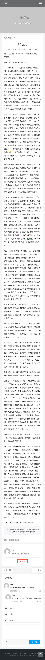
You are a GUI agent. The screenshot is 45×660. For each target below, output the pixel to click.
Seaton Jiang (31, 655)
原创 (11, 540)
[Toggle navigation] (40, 3)
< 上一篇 (7, 570)
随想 (9, 38)
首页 (5, 38)
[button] (22, 561)
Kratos (16, 655)
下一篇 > (37, 570)
